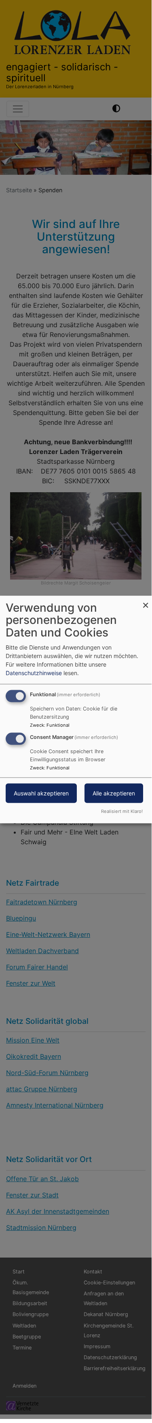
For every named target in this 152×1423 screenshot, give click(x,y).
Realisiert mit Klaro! (122, 811)
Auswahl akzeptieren (41, 793)
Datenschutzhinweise (34, 672)
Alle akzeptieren (114, 793)
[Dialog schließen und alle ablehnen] (145, 600)
